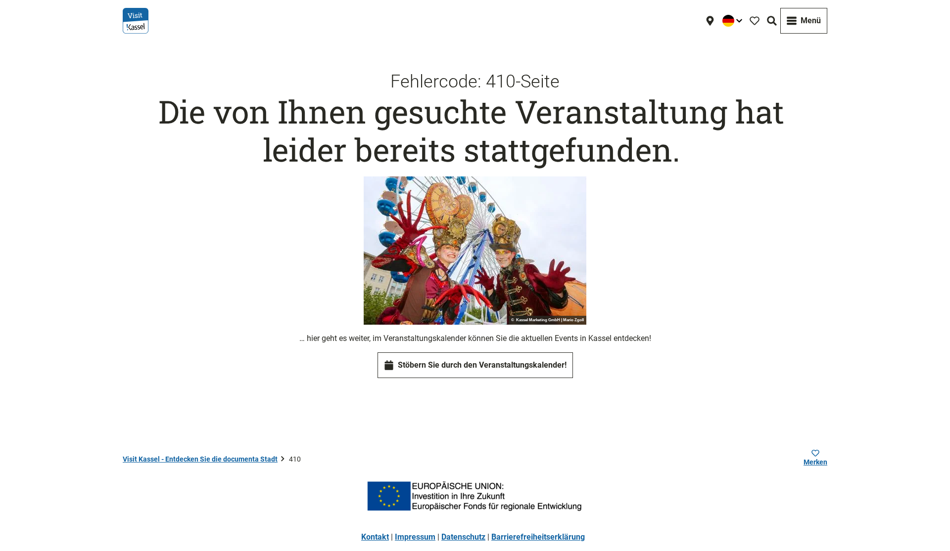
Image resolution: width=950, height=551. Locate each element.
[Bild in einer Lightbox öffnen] (475, 250)
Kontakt (375, 537)
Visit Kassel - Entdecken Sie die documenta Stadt (200, 459)
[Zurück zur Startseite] (135, 21)
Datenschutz (463, 537)
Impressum (415, 537)
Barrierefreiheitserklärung (538, 537)
